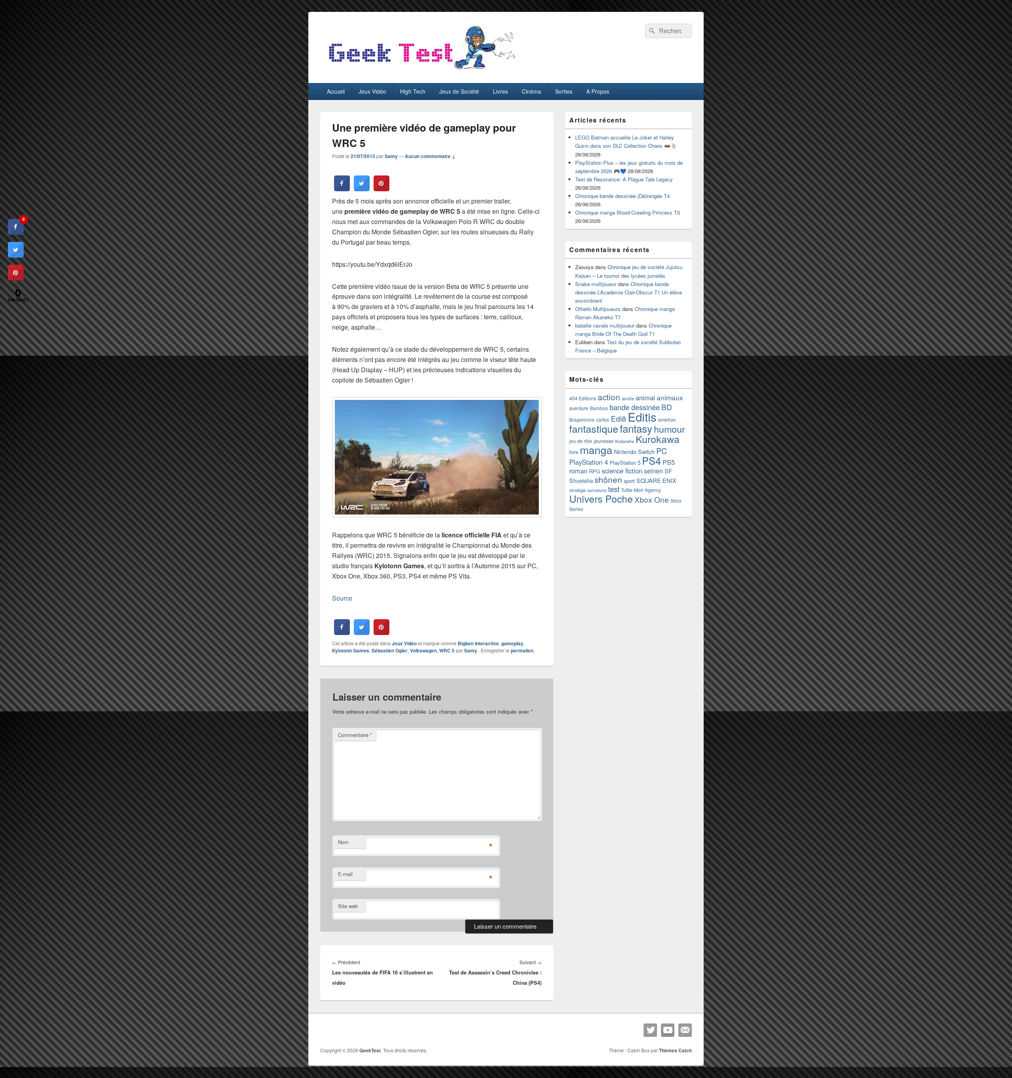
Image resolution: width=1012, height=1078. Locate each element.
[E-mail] (685, 1030)
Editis (642, 416)
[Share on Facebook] (342, 189)
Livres (500, 91)
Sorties (563, 91)
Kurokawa (658, 439)
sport (629, 480)
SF (668, 471)
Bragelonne (582, 419)
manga (596, 449)
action (609, 397)
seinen (653, 470)
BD (666, 406)
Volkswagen (423, 650)
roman (578, 470)
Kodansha (624, 441)
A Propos (597, 91)
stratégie (577, 490)
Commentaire (355, 735)
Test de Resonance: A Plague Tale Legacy (624, 179)
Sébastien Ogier (390, 650)
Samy (391, 156)
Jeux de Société (459, 91)
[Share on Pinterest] (381, 189)
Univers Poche (601, 498)
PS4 (651, 460)
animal (645, 397)
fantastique (593, 428)
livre (573, 452)
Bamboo (599, 408)
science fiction (622, 470)
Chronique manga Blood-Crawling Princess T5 (627, 212)
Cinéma (531, 91)
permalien (522, 650)
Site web (348, 906)
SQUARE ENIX (656, 480)
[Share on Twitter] (362, 189)
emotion (667, 419)
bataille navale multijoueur (604, 325)
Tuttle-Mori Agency (641, 489)
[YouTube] (667, 1030)
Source (342, 598)
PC (661, 450)
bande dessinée (635, 407)
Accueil (336, 91)
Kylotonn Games (350, 650)
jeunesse (604, 441)
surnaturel (596, 490)
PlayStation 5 (625, 462)
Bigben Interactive (478, 643)
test (613, 489)
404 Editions (582, 398)
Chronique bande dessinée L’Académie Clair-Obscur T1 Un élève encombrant (628, 292)
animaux (670, 397)
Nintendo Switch (634, 452)
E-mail (345, 874)
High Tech (412, 91)
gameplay (512, 643)
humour (669, 428)
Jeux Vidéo (372, 91)
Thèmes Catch (675, 1050)
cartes (602, 419)
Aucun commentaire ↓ (430, 156)
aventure (578, 408)
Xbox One (651, 499)
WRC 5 (447, 650)
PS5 (669, 462)
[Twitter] (650, 1030)
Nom (343, 842)
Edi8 (618, 418)
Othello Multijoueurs (598, 309)
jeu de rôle (580, 440)
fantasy (636, 428)
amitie (628, 398)
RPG (594, 471)
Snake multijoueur (595, 284)
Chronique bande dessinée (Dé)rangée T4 (622, 196)
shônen (608, 479)
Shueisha (581, 480)
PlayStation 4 (588, 462)
